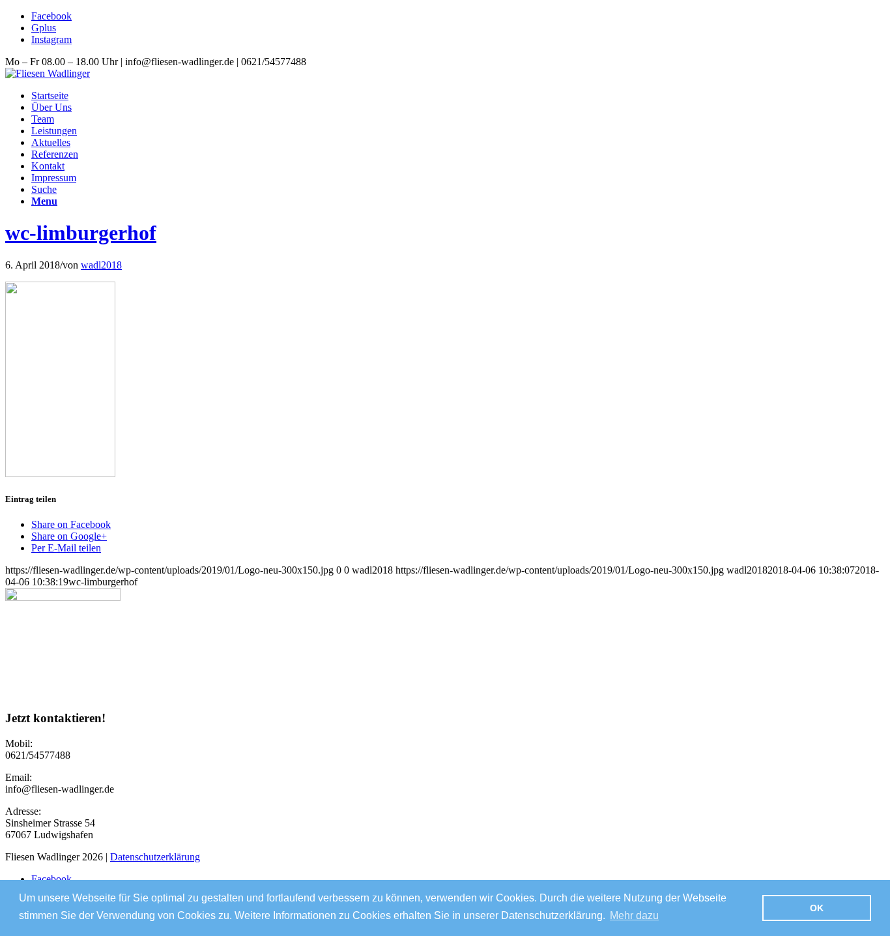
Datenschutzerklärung (155, 856)
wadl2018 (101, 265)
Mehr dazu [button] (634, 915)
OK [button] (817, 908)
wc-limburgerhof (80, 232)
